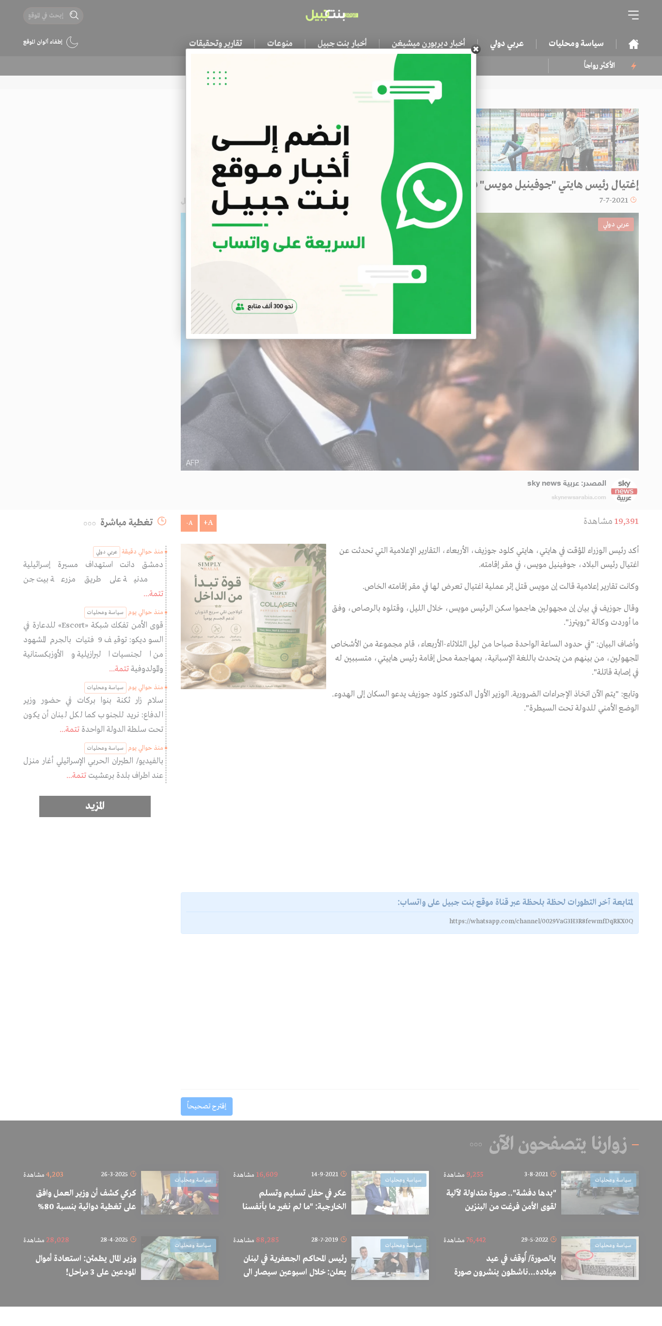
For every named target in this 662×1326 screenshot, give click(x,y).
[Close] (476, 49)
